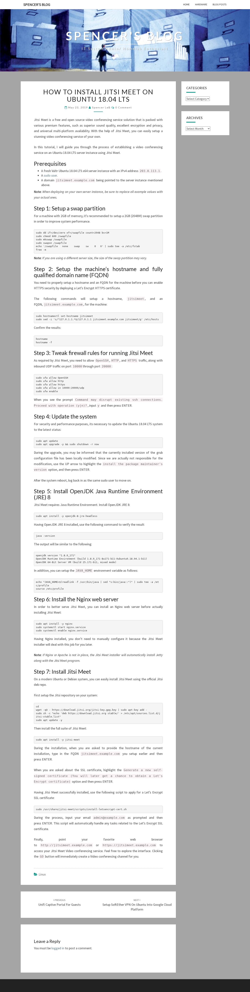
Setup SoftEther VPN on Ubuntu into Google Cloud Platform (137, 904)
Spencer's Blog (36, 4)
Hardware (201, 4)
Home (186, 4)
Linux (42, 874)
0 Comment (123, 107)
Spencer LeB (101, 107)
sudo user (50, 175)
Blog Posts (220, 4)
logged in (57, 948)
